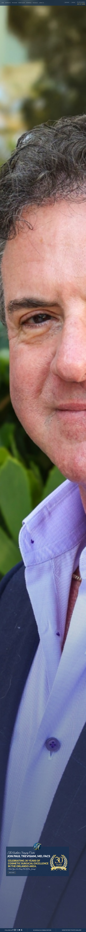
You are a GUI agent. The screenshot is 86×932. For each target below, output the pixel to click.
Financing (73, 2)
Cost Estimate (67, 2)
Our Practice (8, 2)
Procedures (14, 2)
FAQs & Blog (35, 2)
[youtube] (19, 930)
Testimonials (28, 2)
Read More (12, 872)
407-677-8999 (81, 4)
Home (3, 2)
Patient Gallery (21, 2)
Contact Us (41, 2)
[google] (22, 930)
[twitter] (17, 930)
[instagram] (15, 930)
